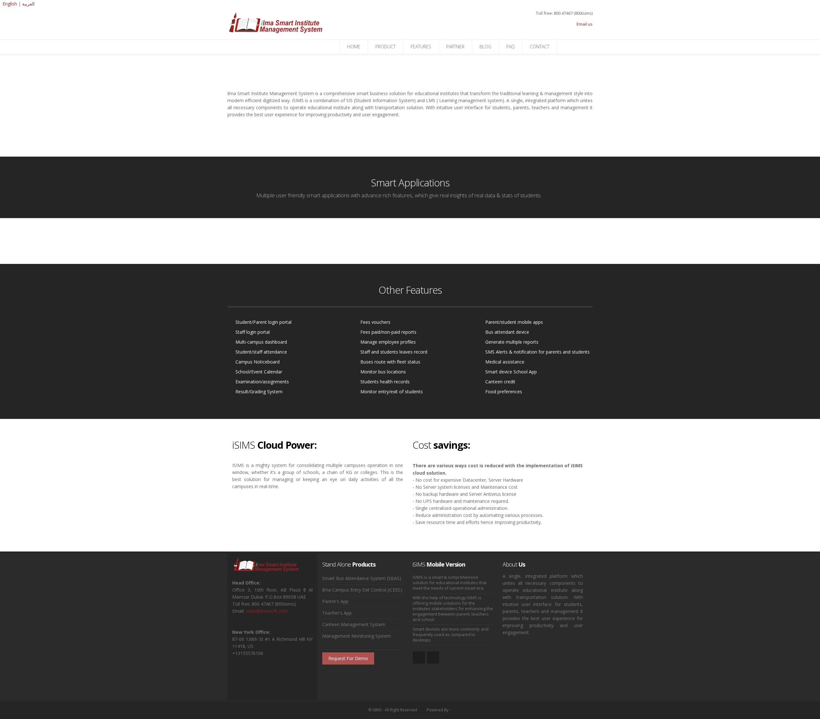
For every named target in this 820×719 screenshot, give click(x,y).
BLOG (485, 47)
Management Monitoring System (356, 636)
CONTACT (539, 47)
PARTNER (455, 47)
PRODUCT (385, 47)
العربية (28, 4)
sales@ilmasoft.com (267, 611)
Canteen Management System (353, 624)
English (9, 4)
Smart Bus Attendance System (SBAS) (361, 578)
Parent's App (335, 601)
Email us (585, 24)
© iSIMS (374, 710)
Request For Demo (348, 658)
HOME (353, 47)
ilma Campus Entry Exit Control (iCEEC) (362, 590)
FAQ (510, 47)
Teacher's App (337, 613)
